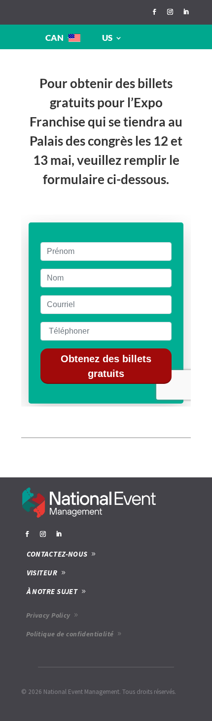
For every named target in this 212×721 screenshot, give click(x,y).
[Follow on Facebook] (154, 12)
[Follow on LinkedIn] (186, 12)
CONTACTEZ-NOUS (57, 554)
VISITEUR (42, 572)
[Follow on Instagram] (170, 12)
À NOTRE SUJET (52, 591)
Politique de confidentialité (70, 633)
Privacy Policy (48, 615)
